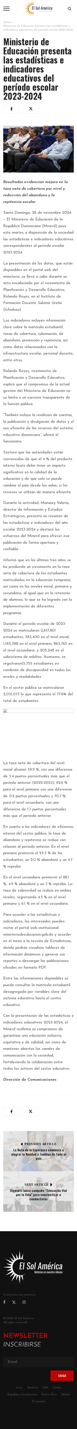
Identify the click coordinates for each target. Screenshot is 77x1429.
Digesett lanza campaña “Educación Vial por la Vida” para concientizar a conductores (38, 1194)
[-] (38, 8)
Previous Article (40, 1144)
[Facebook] (4, 1303)
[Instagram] (24, 1303)
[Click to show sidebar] (4, 69)
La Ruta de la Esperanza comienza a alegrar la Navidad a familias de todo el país (38, 1154)
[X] (14, 1303)
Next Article (36, 1184)
